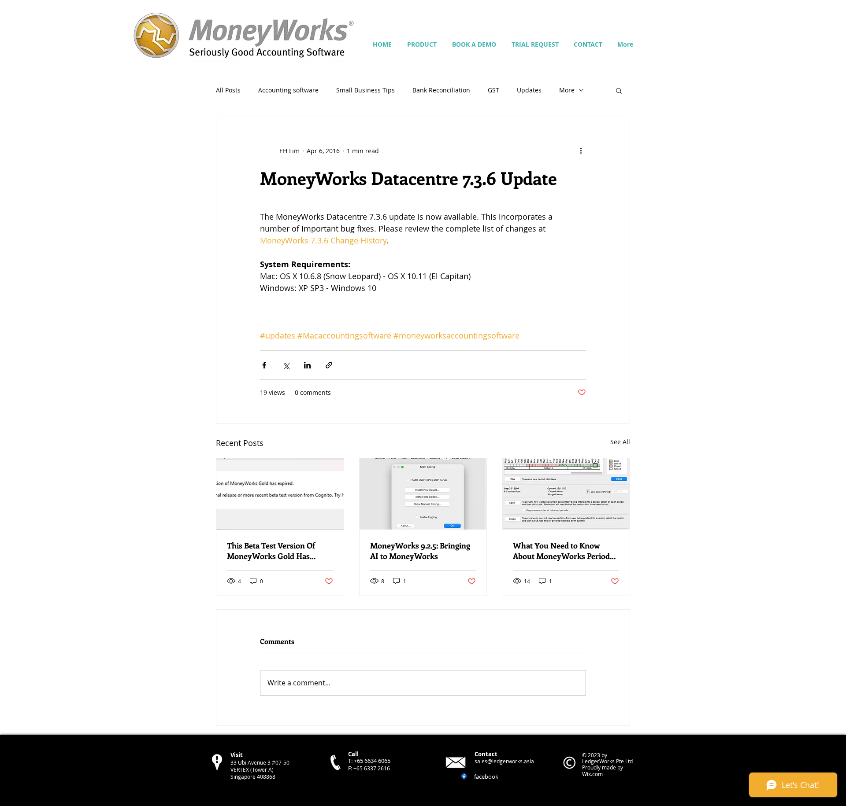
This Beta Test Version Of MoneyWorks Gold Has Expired (271, 550)
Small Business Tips (365, 90)
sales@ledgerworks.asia (504, 761)
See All (620, 442)
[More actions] (580, 150)
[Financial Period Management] (566, 494)
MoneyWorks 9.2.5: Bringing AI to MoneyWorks (420, 550)
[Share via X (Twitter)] (286, 365)
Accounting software (288, 90)
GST (493, 90)
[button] (619, 90)
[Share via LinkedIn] (307, 365)
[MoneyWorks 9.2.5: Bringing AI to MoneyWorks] (423, 494)
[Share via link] (329, 365)
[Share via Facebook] (264, 365)
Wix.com (592, 773)
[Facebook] (464, 776)
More (567, 90)
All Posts (228, 90)
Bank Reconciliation (441, 90)
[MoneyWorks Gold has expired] (280, 494)
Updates (529, 90)
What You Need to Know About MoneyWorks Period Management (561, 550)
